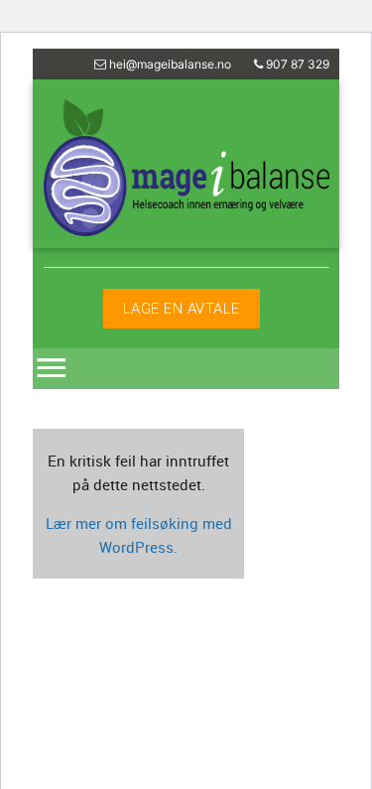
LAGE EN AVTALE (181, 308)
